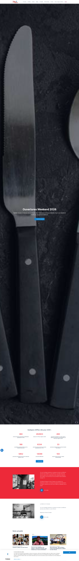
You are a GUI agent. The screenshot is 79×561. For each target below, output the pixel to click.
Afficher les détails (17, 559)
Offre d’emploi (46, 1)
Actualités (41, 1)
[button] (75, 422)
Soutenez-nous (36, 219)
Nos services (40, 461)
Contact (52, 1)
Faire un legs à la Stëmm (59, 1)
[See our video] (41, 490)
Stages (37, 1)
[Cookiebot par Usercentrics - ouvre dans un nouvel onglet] (8, 559)
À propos (24, 1)
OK (69, 552)
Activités (29, 1)
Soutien (33, 1)
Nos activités (44, 219)
